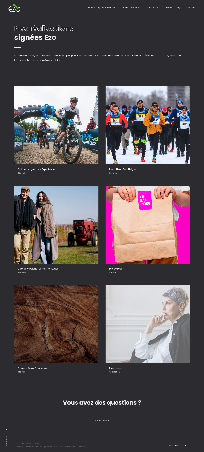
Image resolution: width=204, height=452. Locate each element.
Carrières (168, 7)
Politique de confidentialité (27, 447)
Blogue (179, 7)
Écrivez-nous (102, 420)
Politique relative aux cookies (52, 447)
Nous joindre (191, 7)
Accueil (91, 7)
